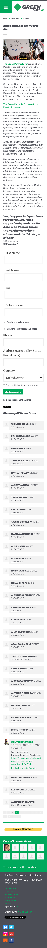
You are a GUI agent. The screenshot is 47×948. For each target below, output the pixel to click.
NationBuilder (25, 911)
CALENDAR (11, 888)
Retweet (22, 768)
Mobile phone (14, 305)
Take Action (15, 18)
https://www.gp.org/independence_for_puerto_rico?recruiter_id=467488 (26, 761)
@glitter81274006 (22, 741)
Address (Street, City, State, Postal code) (22, 353)
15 (14, 816)
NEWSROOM (11, 894)
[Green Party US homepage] (29, 6)
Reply (14, 768)
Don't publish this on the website (22, 385)
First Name (12, 253)
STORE (8, 903)
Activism (26, 18)
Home (5, 18)
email (18, 906)
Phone (7, 335)
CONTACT (10, 891)
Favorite (32, 768)
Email (8, 288)
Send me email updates (18, 322)
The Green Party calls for (15, 63)
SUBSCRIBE (10, 900)
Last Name (12, 270)
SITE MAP (10, 897)
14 (10, 816)
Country (9, 370)
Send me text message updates (22, 328)
